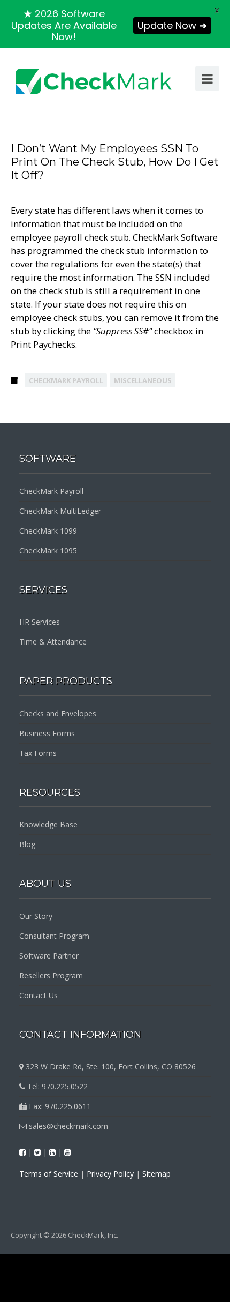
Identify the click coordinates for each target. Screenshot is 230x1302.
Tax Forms (38, 753)
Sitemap (156, 1174)
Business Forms (47, 733)
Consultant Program (54, 936)
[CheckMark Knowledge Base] (94, 80)
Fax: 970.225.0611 (59, 1106)
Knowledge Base (48, 824)
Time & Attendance (53, 642)
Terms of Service (48, 1174)
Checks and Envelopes (57, 713)
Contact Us (38, 995)
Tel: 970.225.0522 (56, 1086)
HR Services (39, 622)
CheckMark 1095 (48, 550)
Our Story (35, 916)
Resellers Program (51, 975)
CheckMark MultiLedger (60, 511)
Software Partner (49, 956)
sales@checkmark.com (67, 1126)
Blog (27, 844)
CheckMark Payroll (66, 380)
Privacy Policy (110, 1174)
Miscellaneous (143, 380)
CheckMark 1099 (48, 531)
